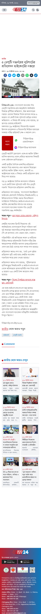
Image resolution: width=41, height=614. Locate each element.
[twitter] (14, 75)
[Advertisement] (20, 35)
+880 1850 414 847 (12, 609)
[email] (22, 75)
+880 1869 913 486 (12, 599)
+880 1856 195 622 (12, 597)
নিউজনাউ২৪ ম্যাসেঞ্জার (27, 147)
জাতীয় (4, 59)
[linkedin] (18, 75)
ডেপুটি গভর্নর (17, 335)
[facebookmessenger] (9, 75)
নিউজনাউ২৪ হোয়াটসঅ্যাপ (28, 140)
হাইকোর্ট (6, 335)
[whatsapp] (27, 75)
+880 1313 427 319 (12, 611)
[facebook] (5, 75)
